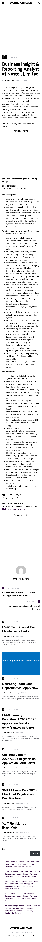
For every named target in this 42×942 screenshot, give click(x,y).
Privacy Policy (12, 936)
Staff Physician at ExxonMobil (14, 826)
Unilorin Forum (9, 80)
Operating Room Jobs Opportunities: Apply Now (20, 686)
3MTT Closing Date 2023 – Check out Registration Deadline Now (20, 794)
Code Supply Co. (28, 932)
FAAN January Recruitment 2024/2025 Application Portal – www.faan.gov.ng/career (19, 721)
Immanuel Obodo (9, 693)
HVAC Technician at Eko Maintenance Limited (18, 629)
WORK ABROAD (21, 3)
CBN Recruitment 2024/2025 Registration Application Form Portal (19, 759)
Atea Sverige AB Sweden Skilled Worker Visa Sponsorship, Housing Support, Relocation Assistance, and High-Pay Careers (22, 864)
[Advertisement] (21, 34)
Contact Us (30, 936)
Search (4, 849)
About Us (22, 936)
